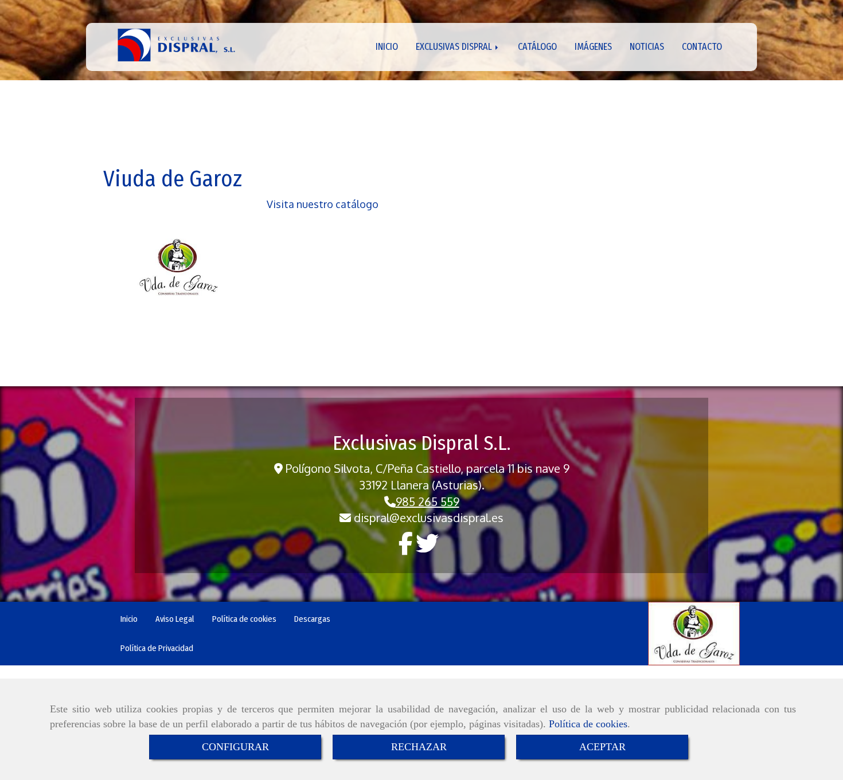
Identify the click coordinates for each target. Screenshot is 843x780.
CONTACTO (702, 46)
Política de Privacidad (156, 648)
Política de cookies (588, 724)
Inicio (129, 619)
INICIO (387, 46)
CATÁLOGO (537, 46)
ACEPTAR (602, 746)
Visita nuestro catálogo (322, 204)
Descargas (312, 619)
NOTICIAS (647, 46)
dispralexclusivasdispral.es (429, 517)
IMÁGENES (593, 46)
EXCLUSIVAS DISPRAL (455, 46)
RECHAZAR (419, 746)
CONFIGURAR (235, 746)
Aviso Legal (174, 619)
